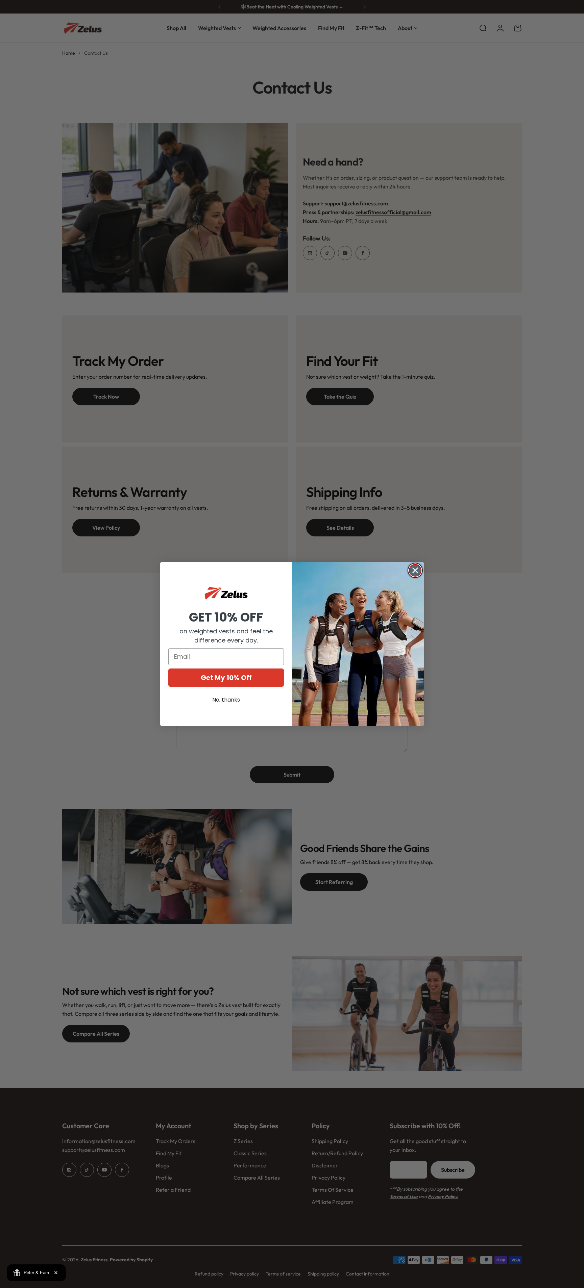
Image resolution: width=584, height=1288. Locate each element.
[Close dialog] (415, 570)
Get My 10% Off (226, 677)
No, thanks (226, 700)
